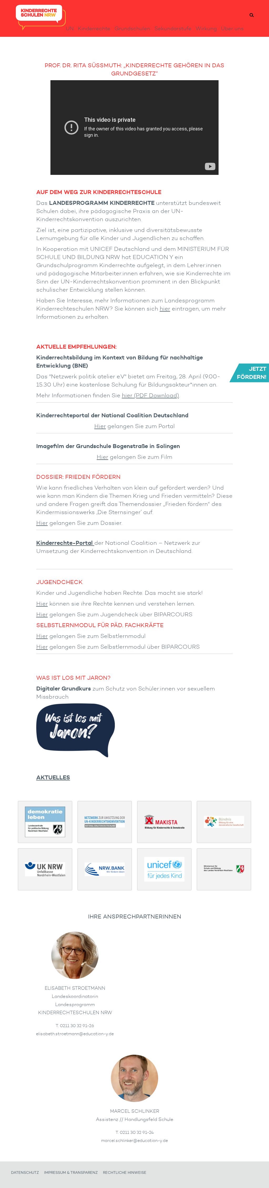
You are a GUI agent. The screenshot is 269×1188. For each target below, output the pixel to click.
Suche (252, 15)
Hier (100, 426)
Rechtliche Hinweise (124, 1172)
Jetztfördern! (251, 372)
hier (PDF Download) (150, 395)
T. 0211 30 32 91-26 (75, 1025)
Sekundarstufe (173, 28)
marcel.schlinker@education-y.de (134, 1140)
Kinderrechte (94, 28)
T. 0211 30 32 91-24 (135, 1132)
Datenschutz (25, 1172)
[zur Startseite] (40, 28)
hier (165, 308)
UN (70, 28)
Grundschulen (132, 28)
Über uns (232, 28)
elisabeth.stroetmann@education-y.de (75, 1033)
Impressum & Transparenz (71, 1172)
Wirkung (206, 28)
